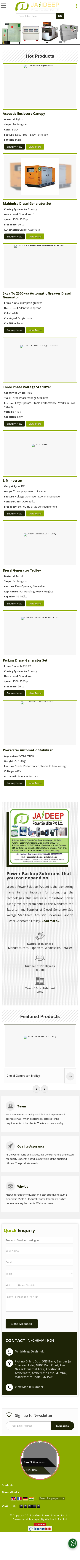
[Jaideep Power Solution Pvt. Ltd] (37, 7)
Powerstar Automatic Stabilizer (28, 750)
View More (35, 146)
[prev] (36, 1089)
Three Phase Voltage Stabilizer (27, 387)
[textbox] (36, 16)
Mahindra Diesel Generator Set (27, 203)
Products (7, 1485)
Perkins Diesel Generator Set (25, 660)
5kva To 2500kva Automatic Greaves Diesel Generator (37, 295)
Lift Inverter (12, 480)
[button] (29, 1387)
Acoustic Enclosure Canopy (24, 113)
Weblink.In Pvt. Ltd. (56, 1519)
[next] (44, 1089)
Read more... (50, 921)
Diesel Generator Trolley (22, 570)
